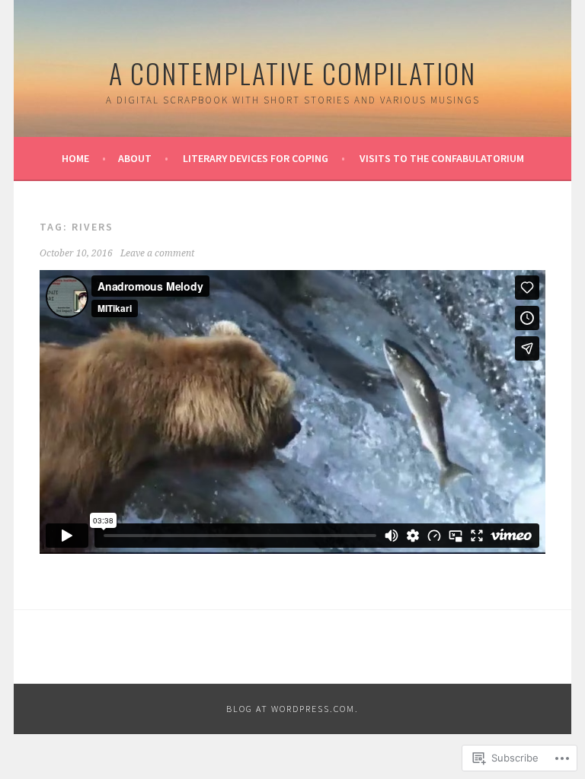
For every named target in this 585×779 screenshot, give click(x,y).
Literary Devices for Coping (255, 158)
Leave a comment (157, 253)
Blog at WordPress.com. (292, 708)
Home (75, 158)
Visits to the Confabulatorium (442, 158)
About (135, 158)
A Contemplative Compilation (292, 72)
